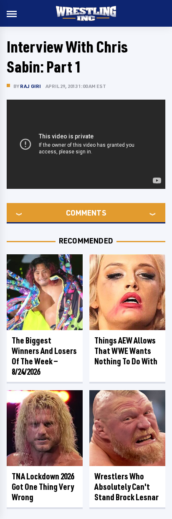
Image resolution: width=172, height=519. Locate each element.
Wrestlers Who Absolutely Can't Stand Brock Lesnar (126, 486)
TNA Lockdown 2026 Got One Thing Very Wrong (43, 486)
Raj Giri (30, 86)
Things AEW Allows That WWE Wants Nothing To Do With (125, 350)
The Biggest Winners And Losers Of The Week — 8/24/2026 (44, 356)
